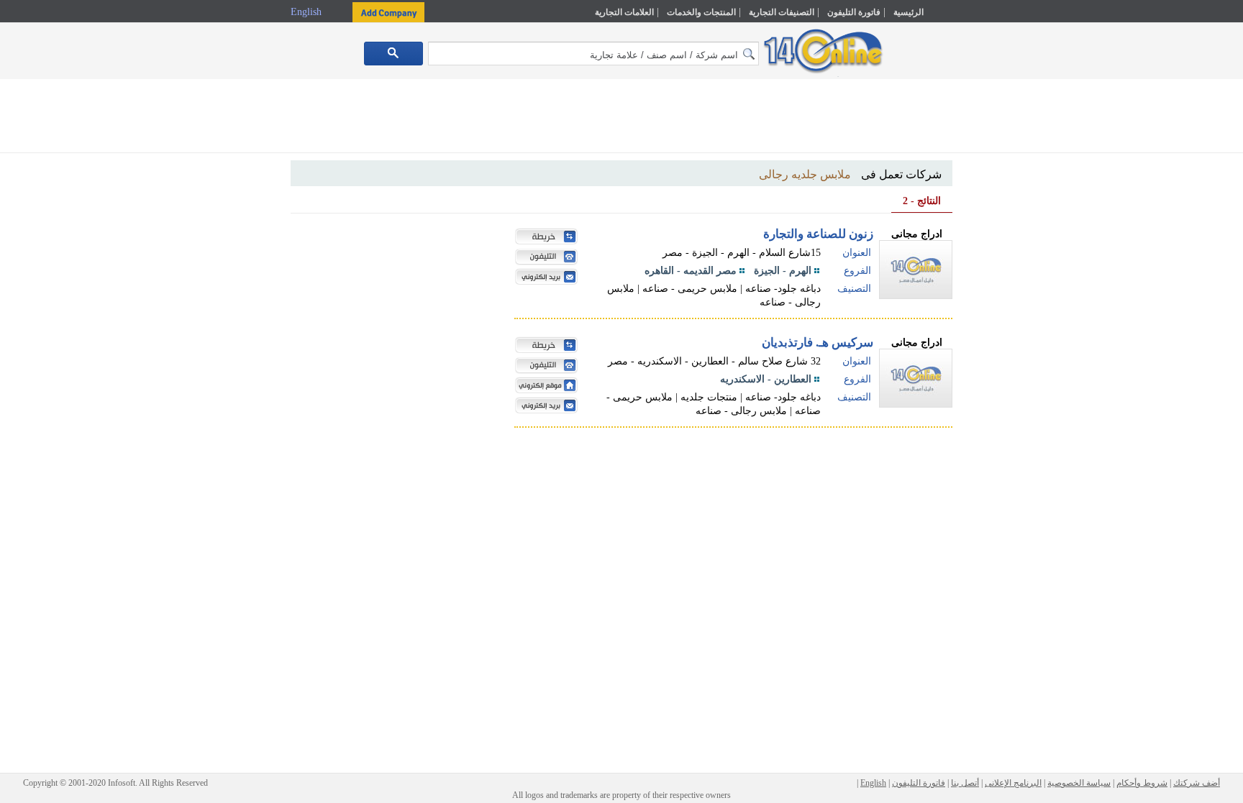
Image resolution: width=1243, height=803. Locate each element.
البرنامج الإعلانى (1013, 783)
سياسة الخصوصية (1079, 783)
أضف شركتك (1196, 783)
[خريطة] (543, 238)
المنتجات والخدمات (701, 12)
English (307, 11)
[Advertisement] (1015, 307)
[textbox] (593, 53)
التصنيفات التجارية (781, 12)
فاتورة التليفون (853, 12)
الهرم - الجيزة (782, 270)
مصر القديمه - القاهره (691, 270)
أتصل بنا (965, 783)
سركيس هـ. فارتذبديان (817, 342)
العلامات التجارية (624, 12)
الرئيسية (908, 12)
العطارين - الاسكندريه (765, 379)
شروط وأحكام (1141, 783)
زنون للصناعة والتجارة (818, 234)
